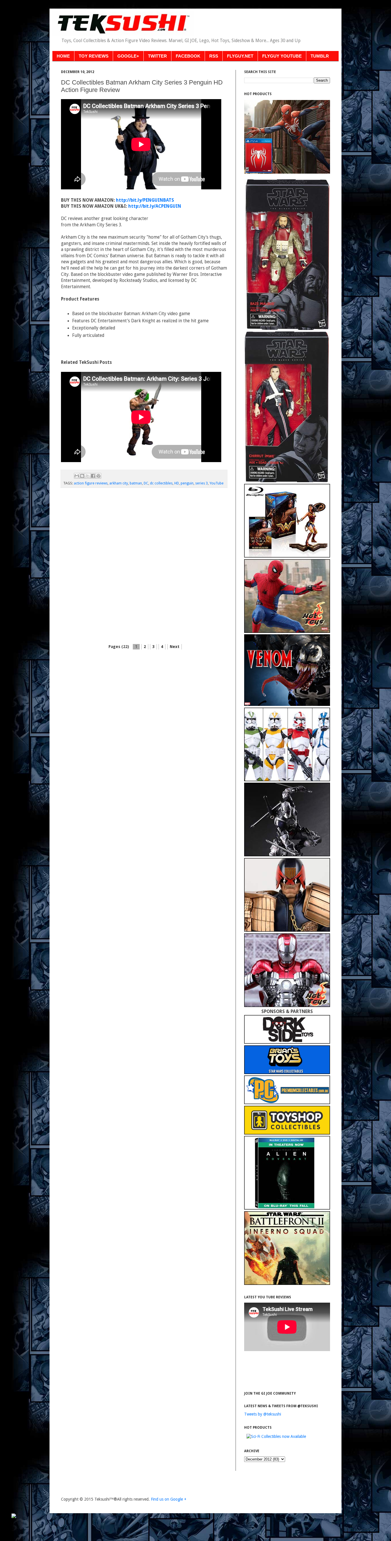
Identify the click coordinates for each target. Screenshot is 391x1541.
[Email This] (77, 476)
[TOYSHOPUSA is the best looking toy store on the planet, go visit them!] (287, 1133)
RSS (213, 56)
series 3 (201, 483)
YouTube (217, 483)
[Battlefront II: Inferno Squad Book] (287, 1283)
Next (174, 646)
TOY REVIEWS (93, 56)
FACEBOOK (188, 56)
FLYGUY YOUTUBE (282, 56)
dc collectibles (161, 483)
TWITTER (157, 56)
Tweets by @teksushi (262, 1414)
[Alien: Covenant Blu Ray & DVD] (287, 1208)
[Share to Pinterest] (98, 476)
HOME (63, 56)
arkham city (118, 483)
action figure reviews (91, 483)
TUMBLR (320, 56)
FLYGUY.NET (240, 56)
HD (176, 483)
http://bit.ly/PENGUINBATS (145, 200)
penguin (187, 483)
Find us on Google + (168, 1499)
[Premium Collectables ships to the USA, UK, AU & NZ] (287, 1102)
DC (146, 483)
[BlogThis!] (82, 476)
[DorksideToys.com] (287, 1042)
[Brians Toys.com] (287, 1072)
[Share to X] (87, 476)
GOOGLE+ (128, 56)
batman (136, 483)
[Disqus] (144, 566)
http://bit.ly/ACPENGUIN (154, 206)
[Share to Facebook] (93, 476)
